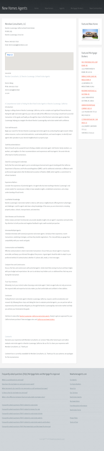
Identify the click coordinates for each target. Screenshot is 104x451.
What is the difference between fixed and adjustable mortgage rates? (23, 397)
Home (36, 8)
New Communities (96, 8)
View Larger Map (8, 73)
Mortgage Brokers (77, 8)
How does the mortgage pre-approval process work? (18, 384)
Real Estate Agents (76, 397)
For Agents (73, 380)
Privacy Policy (74, 418)
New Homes (49, 8)
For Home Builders (75, 384)
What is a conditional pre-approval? (13, 380)
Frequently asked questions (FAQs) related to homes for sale (21, 409)
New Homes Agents (14, 8)
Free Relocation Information (78, 406)
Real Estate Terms (75, 410)
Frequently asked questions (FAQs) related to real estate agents (22, 418)
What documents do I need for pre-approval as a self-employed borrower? (25, 388)
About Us (73, 388)
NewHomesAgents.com (57, 439)
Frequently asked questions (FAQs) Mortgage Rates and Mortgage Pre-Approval (26, 426)
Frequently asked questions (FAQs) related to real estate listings (22, 414)
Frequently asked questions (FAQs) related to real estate (20, 405)
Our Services (74, 393)
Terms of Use (74, 422)
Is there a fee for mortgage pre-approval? (15, 393)
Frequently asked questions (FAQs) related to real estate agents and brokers (26, 422)
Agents (62, 8)
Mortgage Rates (75, 401)
